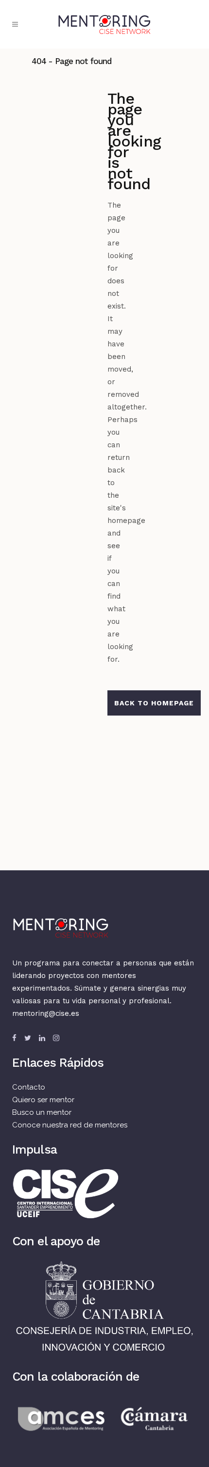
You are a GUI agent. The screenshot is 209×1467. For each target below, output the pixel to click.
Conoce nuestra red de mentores (69, 1125)
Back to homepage (154, 703)
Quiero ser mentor (43, 1099)
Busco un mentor (41, 1112)
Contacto (28, 1087)
